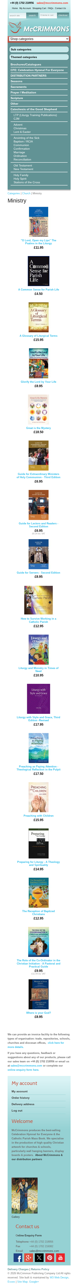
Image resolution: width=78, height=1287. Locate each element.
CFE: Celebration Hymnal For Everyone (37, 70)
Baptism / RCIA (23, 141)
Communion (21, 145)
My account (20, 1091)
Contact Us (60, 8)
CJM (16, 118)
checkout (62, 15)
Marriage (19, 152)
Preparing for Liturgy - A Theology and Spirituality (38, 865)
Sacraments (19, 86)
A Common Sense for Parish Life (38, 291)
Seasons (16, 81)
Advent (18, 124)
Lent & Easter (22, 131)
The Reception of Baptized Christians (38, 915)
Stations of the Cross (27, 182)
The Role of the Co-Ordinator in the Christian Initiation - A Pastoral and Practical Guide (38, 967)
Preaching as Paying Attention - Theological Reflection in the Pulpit (38, 770)
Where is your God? (38, 1015)
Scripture (17, 98)
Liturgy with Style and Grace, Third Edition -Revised (38, 721)
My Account (25, 8)
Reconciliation (22, 159)
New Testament (23, 169)
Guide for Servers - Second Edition (38, 575)
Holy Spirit (20, 178)
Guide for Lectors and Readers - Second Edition (38, 528)
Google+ (34, 1281)
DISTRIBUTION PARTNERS (28, 75)
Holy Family (21, 175)
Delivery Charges (18, 1269)
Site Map (22, 1281)
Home (15, 8)
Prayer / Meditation (23, 92)
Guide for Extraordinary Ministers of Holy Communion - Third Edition (38, 478)
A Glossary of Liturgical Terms (38, 338)
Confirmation (22, 148)
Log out (17, 1110)
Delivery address (23, 1104)
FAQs (50, 8)
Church (26, 193)
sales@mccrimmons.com (52, 2)
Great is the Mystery (38, 430)
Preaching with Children (39, 818)
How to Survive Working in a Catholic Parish (38, 622)
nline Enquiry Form (30, 1235)
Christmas (20, 128)
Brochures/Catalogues (26, 64)
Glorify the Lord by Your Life (38, 384)
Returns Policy (40, 1269)
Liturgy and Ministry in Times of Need (38, 672)
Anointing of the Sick (26, 137)
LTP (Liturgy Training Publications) (35, 115)
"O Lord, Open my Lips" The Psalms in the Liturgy (38, 244)
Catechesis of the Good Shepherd (34, 109)
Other (14, 103)
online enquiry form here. (23, 1069)
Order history (21, 1097)
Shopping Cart (39, 8)
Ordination (20, 155)
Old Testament (23, 165)
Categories (14, 193)
